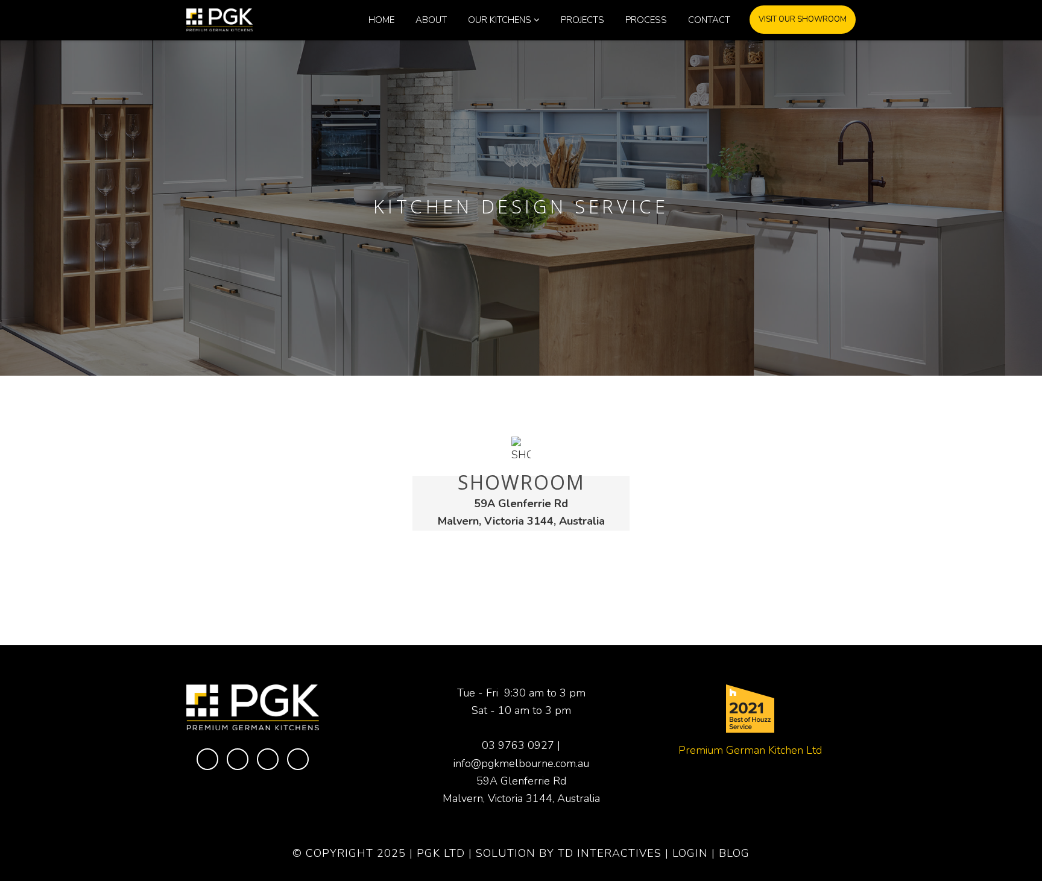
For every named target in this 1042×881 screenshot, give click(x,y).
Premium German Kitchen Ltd (750, 750)
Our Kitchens (499, 20)
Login (690, 853)
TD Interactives (610, 853)
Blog (734, 853)
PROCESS (646, 20)
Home (381, 20)
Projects (582, 20)
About (431, 20)
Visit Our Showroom (803, 19)
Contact (709, 20)
